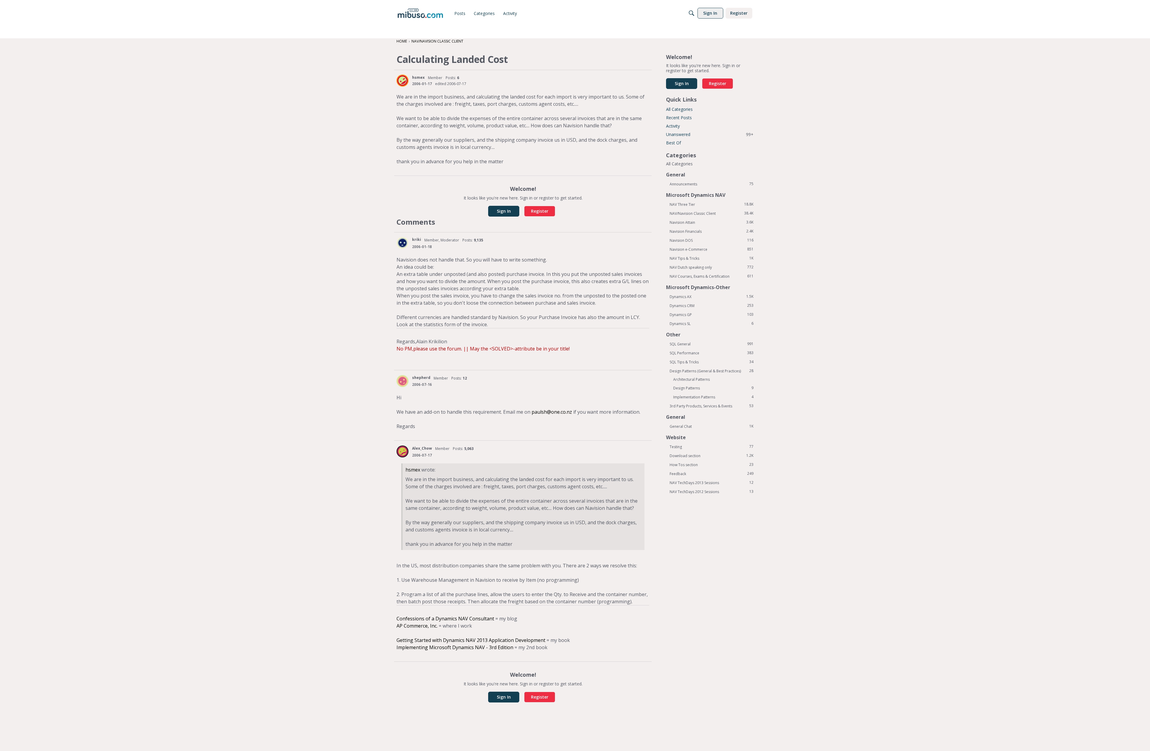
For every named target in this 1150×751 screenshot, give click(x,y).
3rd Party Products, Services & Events (711, 406)
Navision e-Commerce (711, 249)
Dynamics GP (711, 314)
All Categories (679, 109)
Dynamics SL (711, 323)
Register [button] (539, 211)
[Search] (691, 13)
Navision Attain (711, 222)
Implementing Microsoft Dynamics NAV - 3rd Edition (455, 647)
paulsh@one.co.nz (552, 412)
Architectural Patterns (691, 379)
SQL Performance (711, 353)
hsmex (418, 77)
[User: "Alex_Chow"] (402, 451)
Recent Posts (679, 117)
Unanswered (709, 134)
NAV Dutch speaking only (711, 267)
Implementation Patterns (713, 397)
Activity (673, 126)
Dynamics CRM (711, 305)
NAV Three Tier (711, 204)
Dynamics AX (711, 296)
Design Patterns (713, 388)
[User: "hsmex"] (402, 81)
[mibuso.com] (420, 13)
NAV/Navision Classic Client (711, 213)
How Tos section (711, 464)
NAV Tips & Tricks (711, 258)
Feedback (711, 473)
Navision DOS (711, 240)
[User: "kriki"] (402, 243)
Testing (711, 446)
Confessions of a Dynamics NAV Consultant (445, 618)
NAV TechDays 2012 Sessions (711, 491)
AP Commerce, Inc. (417, 625)
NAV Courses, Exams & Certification (711, 276)
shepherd (421, 377)
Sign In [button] (504, 211)
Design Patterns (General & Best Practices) (711, 371)
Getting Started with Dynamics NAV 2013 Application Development (471, 640)
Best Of (673, 143)
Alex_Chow (422, 448)
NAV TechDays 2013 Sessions (711, 482)
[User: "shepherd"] (402, 381)
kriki (416, 239)
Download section (711, 455)
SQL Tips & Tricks (711, 362)
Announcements (711, 184)
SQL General (711, 344)
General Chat (711, 426)
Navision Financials (711, 231)
